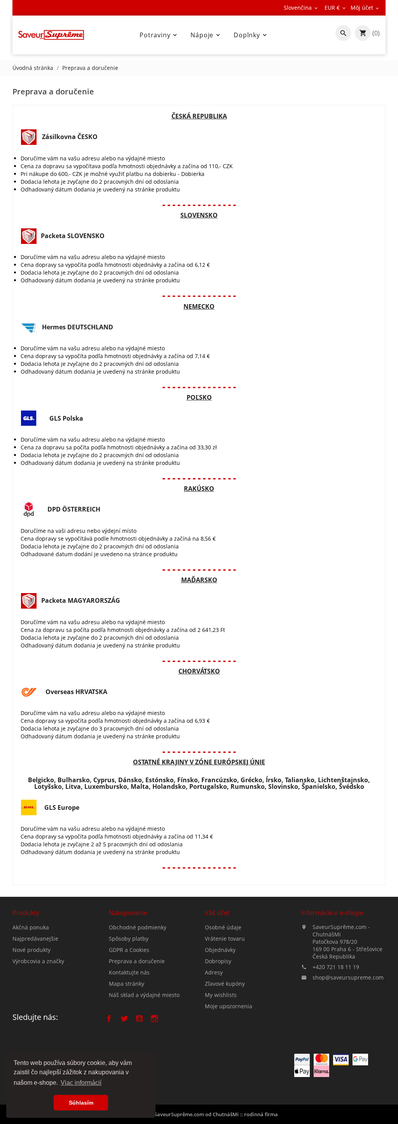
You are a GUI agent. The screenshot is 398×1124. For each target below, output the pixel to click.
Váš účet (217, 912)
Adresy (214, 972)
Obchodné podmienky (137, 927)
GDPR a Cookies (129, 949)
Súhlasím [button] (81, 1103)
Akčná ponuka (30, 927)
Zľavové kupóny (225, 983)
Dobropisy (218, 961)
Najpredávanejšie (35, 938)
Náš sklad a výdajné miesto (144, 995)
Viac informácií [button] (81, 1082)
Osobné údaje (223, 927)
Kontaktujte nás (129, 972)
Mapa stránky (126, 983)
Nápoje (206, 35)
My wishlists (221, 995)
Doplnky (251, 35)
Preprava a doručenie (137, 961)
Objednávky (220, 949)
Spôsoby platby (128, 938)
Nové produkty (31, 949)
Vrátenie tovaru (225, 938)
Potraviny (159, 35)
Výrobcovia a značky (38, 961)
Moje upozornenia (228, 1006)
